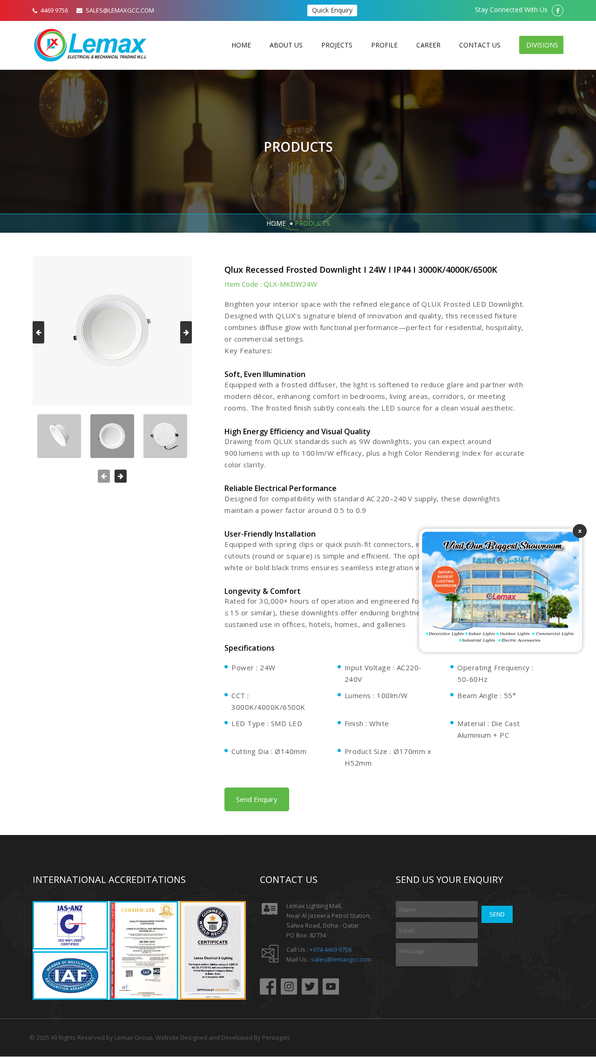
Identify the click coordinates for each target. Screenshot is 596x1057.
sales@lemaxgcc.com (341, 959)
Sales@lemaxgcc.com (120, 10)
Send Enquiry (257, 799)
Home (241, 44)
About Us (286, 44)
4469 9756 (54, 10)
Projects (336, 44)
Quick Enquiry (332, 10)
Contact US (480, 44)
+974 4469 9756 (331, 949)
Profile (384, 44)
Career (428, 44)
